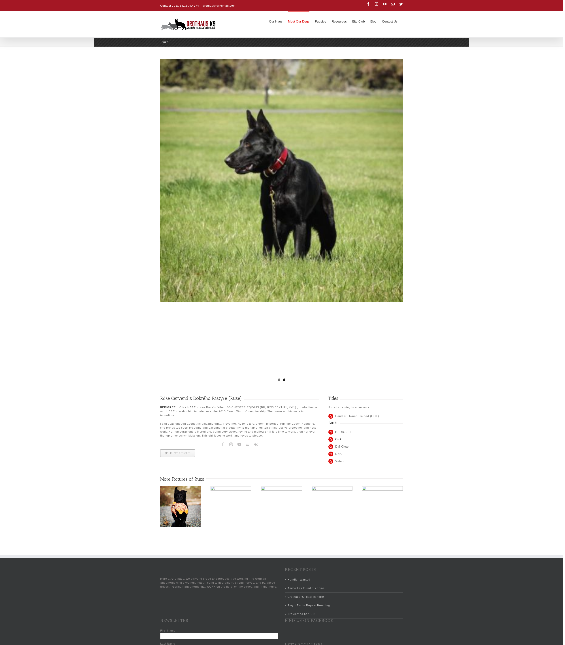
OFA (338, 439)
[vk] (256, 444)
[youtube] (239, 444)
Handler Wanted (299, 579)
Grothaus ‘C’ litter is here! (306, 596)
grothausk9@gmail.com (219, 5)
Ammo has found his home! (307, 588)
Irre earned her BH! (301, 614)
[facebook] (223, 444)
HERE (191, 407)
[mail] (247, 444)
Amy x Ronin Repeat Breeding (309, 605)
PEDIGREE (343, 432)
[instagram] (231, 444)
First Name (167, 630)
